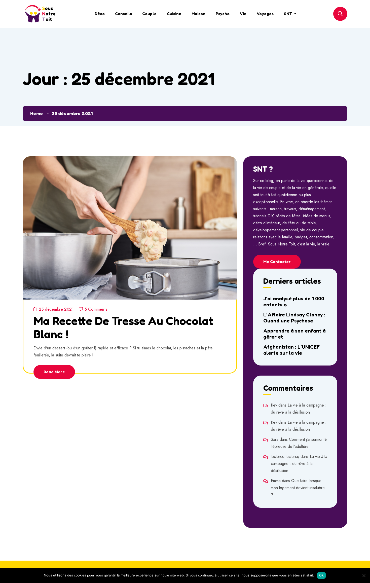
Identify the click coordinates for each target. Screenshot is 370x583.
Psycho (223, 13)
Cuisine (174, 13)
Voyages (265, 13)
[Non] (363, 575)
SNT (288, 13)
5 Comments (96, 309)
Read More (54, 371)
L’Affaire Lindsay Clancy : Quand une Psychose (294, 318)
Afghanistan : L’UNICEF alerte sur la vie (291, 350)
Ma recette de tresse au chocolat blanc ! (123, 327)
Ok (321, 575)
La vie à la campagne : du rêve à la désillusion (299, 463)
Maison (198, 13)
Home (36, 113)
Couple (149, 13)
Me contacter (277, 261)
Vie (243, 13)
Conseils (123, 13)
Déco (100, 13)
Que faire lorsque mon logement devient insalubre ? (298, 488)
